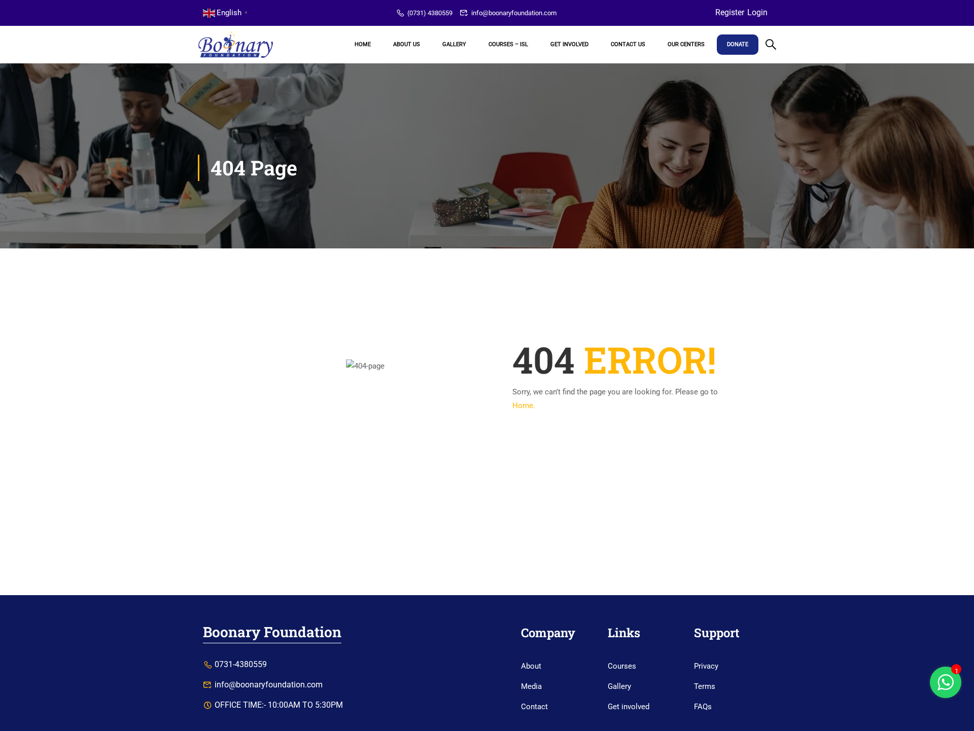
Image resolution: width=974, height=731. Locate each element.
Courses (622, 666)
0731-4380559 (241, 664)
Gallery (454, 44)
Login (757, 12)
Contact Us (628, 44)
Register (729, 12)
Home (363, 44)
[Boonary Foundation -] (236, 44)
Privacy (706, 666)
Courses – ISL (508, 44)
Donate (737, 44)
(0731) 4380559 (430, 13)
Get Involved (569, 44)
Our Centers (686, 44)
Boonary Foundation (272, 632)
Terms (704, 686)
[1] (945, 687)
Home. (523, 405)
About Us (406, 44)
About (531, 666)
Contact (534, 706)
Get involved (628, 706)
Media (531, 686)
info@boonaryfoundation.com (513, 13)
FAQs (703, 706)
